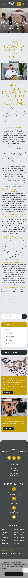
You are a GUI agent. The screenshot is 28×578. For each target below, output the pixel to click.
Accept (14, 574)
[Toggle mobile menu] (3, 3)
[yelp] (19, 458)
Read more (7, 392)
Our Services (8, 333)
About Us (7, 330)
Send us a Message (14, 521)
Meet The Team (9, 337)
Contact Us (8, 344)
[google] (14, 458)
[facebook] (9, 458)
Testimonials (8, 340)
